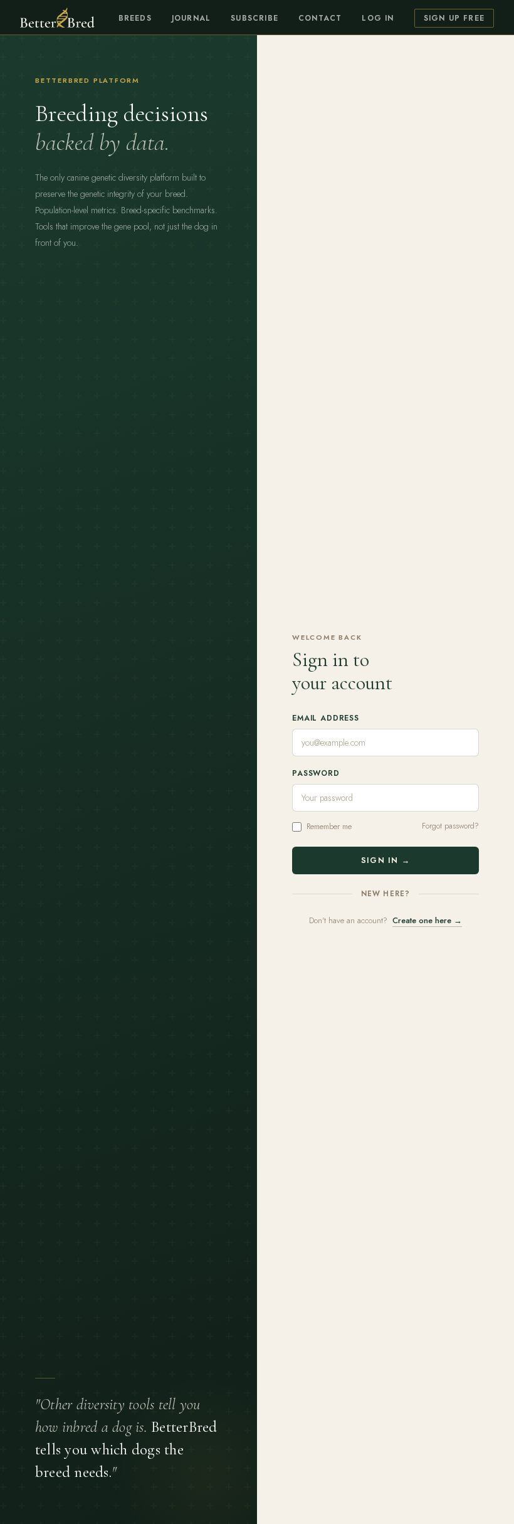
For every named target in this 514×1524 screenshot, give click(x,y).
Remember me (329, 826)
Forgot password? (450, 826)
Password (316, 773)
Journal (191, 18)
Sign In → (385, 860)
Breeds (135, 18)
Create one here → (427, 920)
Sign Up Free (454, 18)
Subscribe (254, 18)
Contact (320, 18)
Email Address (325, 718)
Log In (378, 18)
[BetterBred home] (57, 18)
